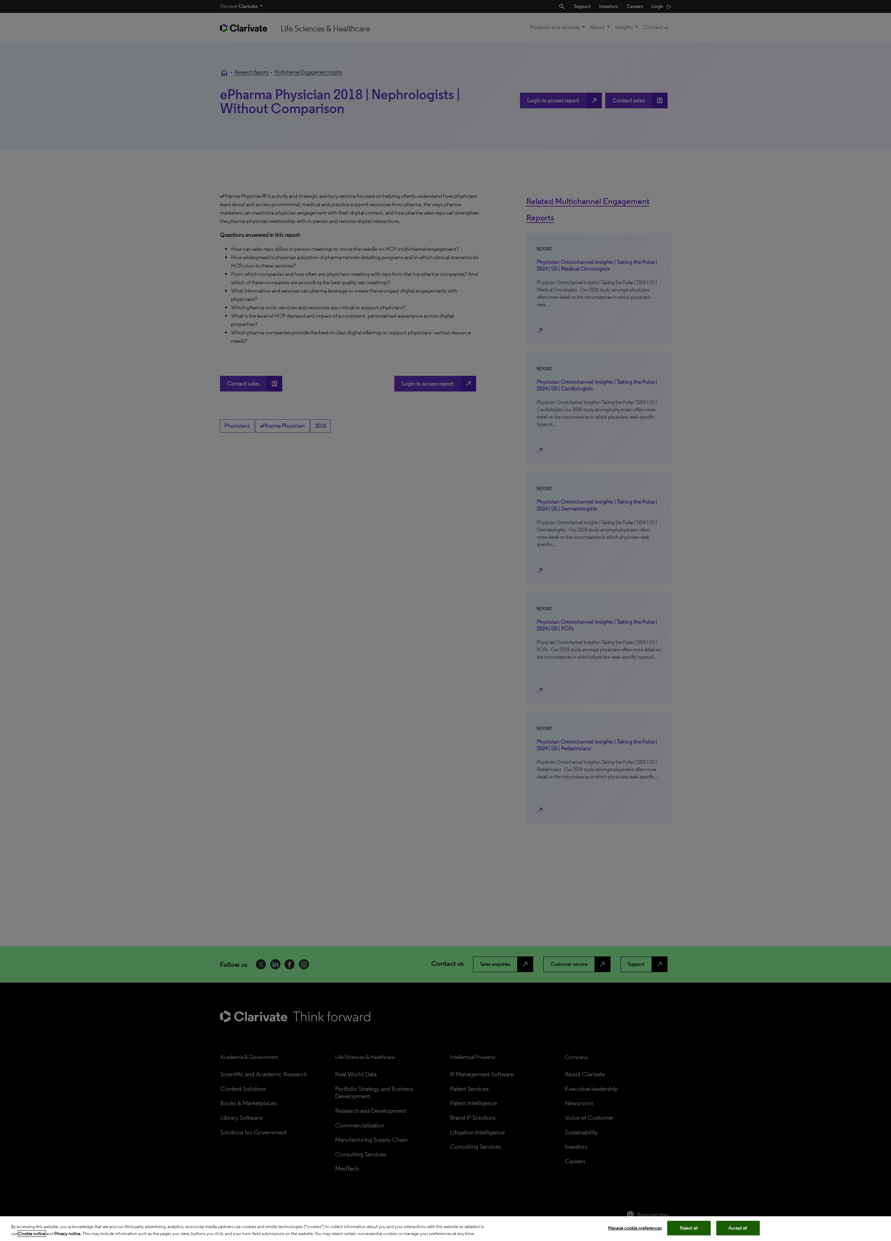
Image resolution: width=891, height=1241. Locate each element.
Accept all (737, 1228)
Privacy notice (67, 1233)
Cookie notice (31, 1233)
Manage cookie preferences (635, 1228)
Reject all (689, 1228)
